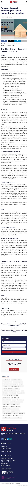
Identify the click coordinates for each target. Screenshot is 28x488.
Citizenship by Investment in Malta (16, 386)
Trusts (21, 415)
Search (14, 352)
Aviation (15, 381)
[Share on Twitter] (11, 41)
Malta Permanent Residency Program (10, 408)
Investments (5, 406)
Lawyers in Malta (5, 465)
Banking (20, 381)
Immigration (20, 402)
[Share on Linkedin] (17, 41)
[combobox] (14, 342)
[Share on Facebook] (4, 41)
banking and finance (7, 384)
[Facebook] (2, 439)
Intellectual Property (15, 404)
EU (12, 397)
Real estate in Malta (7, 413)
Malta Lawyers (5, 463)
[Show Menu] (1, 2)
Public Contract (6, 411)
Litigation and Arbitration (15, 406)
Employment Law (6, 397)
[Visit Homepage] (14, 2)
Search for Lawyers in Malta (8, 460)
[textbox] (14, 345)
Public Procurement (15, 411)
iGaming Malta (13, 402)
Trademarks (15, 415)
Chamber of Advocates (7, 458)
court (22, 390)
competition (16, 388)
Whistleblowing (18, 417)
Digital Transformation (7, 395)
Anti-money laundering (16, 379)
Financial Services (7, 399)
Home (2, 5)
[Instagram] (5, 439)
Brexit (21, 384)
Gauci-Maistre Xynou (7, 15)
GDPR (22, 399)
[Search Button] (26, 2)
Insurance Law (6, 404)
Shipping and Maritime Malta (19, 413)
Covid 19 (13, 393)
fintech (13, 399)
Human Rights (6, 402)
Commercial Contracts (7, 388)
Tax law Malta (9, 415)
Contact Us (4, 446)
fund (18, 399)
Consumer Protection (7, 390)
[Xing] (10, 439)
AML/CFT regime (6, 379)
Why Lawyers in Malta (6, 462)
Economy (16, 395)
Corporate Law (17, 390)
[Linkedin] (8, 439)
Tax (3, 415)
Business (5, 386)
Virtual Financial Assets (8, 417)
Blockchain (15, 384)
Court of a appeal (6, 393)
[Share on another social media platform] (24, 41)
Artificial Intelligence (7, 381)
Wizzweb (25, 485)
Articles (5, 5)
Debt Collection (20, 393)
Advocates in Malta (6, 451)
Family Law (16, 397)
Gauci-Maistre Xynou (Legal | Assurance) (11, 43)
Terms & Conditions (6, 448)
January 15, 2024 (17, 15)
